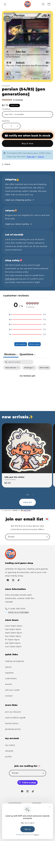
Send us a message (18, 612)
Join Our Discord (13, 712)
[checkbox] (44, 367)
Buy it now (27, 143)
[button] (5, 4)
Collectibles (11, 678)
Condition (6, 109)
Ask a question (20, 344)
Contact (9, 696)
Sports (8, 667)
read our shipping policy (18, 200)
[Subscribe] (47, 537)
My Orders (10, 745)
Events (8, 684)
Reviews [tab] (11, 354)
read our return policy (17, 224)
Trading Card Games (14, 661)
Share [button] (7, 164)
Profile (8, 756)
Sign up (31, 156)
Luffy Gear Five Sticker (14, 477)
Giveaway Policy (13, 729)
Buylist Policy (11, 723)
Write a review (34, 344)
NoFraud (10, 279)
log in (41, 156)
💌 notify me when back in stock (27, 135)
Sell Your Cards (12, 690)
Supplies (9, 673)
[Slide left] (22, 495)
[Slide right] (33, 495)
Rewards (9, 751)
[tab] (27, 354)
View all (27, 502)
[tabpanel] (27, 381)
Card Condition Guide (15, 717)
